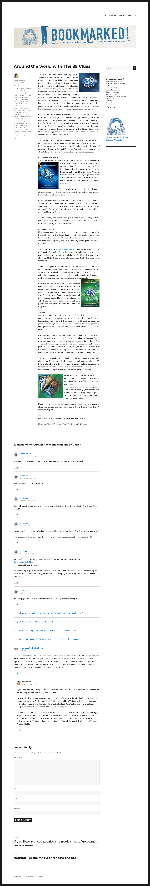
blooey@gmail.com (20, 80)
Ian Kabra (28, 110)
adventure (28, 88)
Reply (16, 467)
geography (23, 106)
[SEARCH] (134, 68)
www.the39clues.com (67, 249)
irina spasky (25, 114)
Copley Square (19, 97)
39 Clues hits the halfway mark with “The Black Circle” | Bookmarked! (51, 639)
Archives (112, 16)
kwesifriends (25, 453)
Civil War (28, 95)
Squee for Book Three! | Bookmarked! (37, 622)
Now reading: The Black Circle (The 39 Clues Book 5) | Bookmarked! (50, 631)
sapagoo (23, 551)
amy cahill (17, 91)
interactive (17, 114)
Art (105, 16)
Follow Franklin (19, 103)
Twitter (118, 139)
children (22, 95)
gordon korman (19, 108)
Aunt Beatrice (25, 91)
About (121, 16)
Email (17, 799)
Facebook (125, 137)
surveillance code (20, 136)
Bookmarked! (18, 876)
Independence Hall (20, 112)
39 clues (16, 88)
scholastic (17, 131)
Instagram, (109, 139)
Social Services (19, 134)
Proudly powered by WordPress (35, 876)
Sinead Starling (26, 131)
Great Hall (21, 110)
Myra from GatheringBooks (31, 648)
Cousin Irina (22, 99)
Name (16, 789)
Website (17, 809)
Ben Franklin (18, 93)
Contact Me (131, 16)
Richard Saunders (20, 127)
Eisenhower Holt (23, 101)
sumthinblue (25, 476)
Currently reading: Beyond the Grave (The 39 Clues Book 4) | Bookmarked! (52, 613)
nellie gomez (22, 123)
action (22, 88)
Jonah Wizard (18, 116)
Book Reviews (18, 86)
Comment (18, 758)
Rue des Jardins (24, 129)
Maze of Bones (25, 119)
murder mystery (19, 121)
